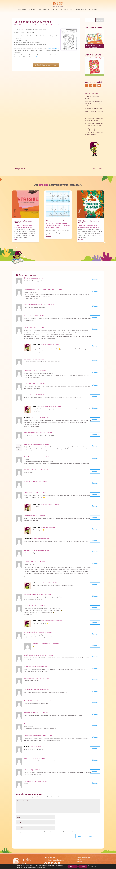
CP (60, 9)
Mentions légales (81, 859)
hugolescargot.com (53, 49)
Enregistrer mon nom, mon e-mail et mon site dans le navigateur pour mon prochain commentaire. (46, 832)
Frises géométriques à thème (93, 101)
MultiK (26, 747)
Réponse (95, 280)
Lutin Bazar (37, 344)
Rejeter (83, 866)
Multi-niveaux (80, 9)
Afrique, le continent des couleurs (23, 221)
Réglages (93, 866)
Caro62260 (27, 539)
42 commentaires (55, 25)
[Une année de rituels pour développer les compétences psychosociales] (94, 38)
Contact (95, 9)
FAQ (89, 9)
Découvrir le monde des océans (94, 111)
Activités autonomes (29, 25)
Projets (53, 9)
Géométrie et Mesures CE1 (54, 225)
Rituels (58, 227)
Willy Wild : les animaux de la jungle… (88, 221)
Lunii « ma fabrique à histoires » (94, 108)
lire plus (16, 239)
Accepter (72, 866)
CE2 (71, 9)
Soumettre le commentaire (88, 836)
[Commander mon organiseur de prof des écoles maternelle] (94, 66)
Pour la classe (43, 9)
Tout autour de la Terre (42, 25)
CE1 (65, 9)
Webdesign (79, 861)
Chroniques (31, 9)
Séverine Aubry (35, 57)
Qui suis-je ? (22, 9)
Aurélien (27, 418)
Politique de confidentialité (83, 857)
